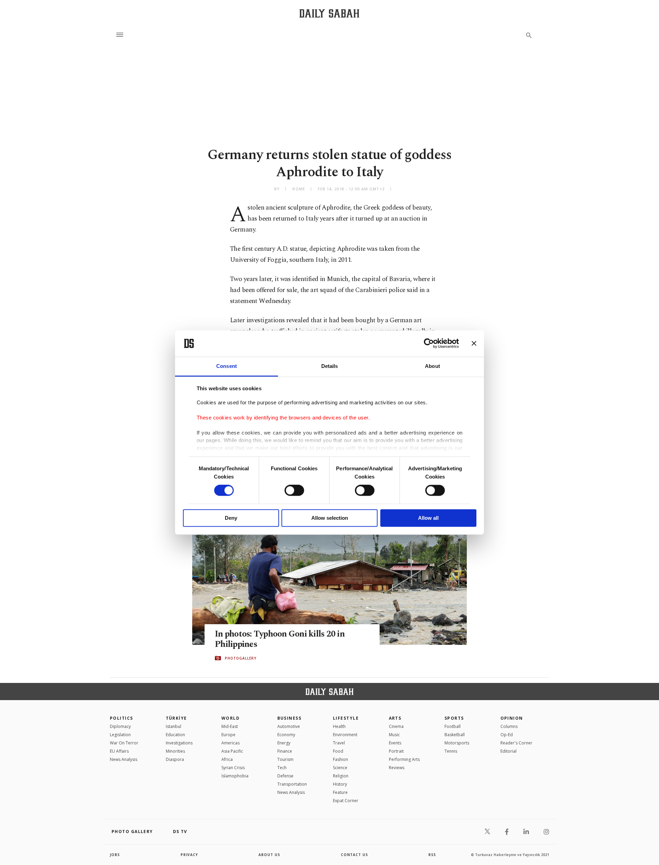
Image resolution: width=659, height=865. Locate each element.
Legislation (120, 735)
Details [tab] (329, 366)
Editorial (508, 751)
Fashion (340, 759)
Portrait (396, 751)
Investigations (179, 743)
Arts (395, 718)
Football (452, 726)
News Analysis (123, 759)
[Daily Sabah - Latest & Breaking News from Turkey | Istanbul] (329, 13)
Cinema (396, 726)
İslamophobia (234, 776)
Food (338, 751)
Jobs (115, 854)
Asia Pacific (232, 751)
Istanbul (173, 726)
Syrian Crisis (233, 768)
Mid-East (229, 726)
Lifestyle (346, 718)
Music (394, 735)
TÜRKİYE (176, 718)
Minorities (175, 751)
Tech (282, 768)
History (340, 784)
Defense (285, 776)
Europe (228, 735)
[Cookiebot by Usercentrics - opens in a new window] (429, 343)
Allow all (428, 518)
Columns (509, 726)
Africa (227, 759)
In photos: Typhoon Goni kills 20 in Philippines (280, 639)
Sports (454, 718)
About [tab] (432, 366)
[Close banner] (474, 343)
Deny (231, 518)
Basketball (454, 735)
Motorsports (456, 743)
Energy (283, 743)
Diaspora (175, 759)
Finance (284, 751)
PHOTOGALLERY (240, 658)
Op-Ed (506, 735)
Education (175, 735)
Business (289, 718)
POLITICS (121, 718)
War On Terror (124, 743)
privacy (189, 854)
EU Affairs (119, 751)
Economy (286, 735)
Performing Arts (404, 759)
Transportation (292, 784)
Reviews (396, 768)
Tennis (450, 751)
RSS (432, 854)
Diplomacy (120, 726)
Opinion (511, 718)
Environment (345, 735)
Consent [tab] (226, 366)
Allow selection (329, 518)
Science (340, 768)
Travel (339, 743)
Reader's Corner (516, 743)
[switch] (294, 490)
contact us (354, 854)
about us (269, 854)
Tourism (285, 759)
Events (395, 743)
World (230, 718)
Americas (230, 743)
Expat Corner (345, 801)
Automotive (288, 726)
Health (339, 726)
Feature (340, 792)
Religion (340, 776)
